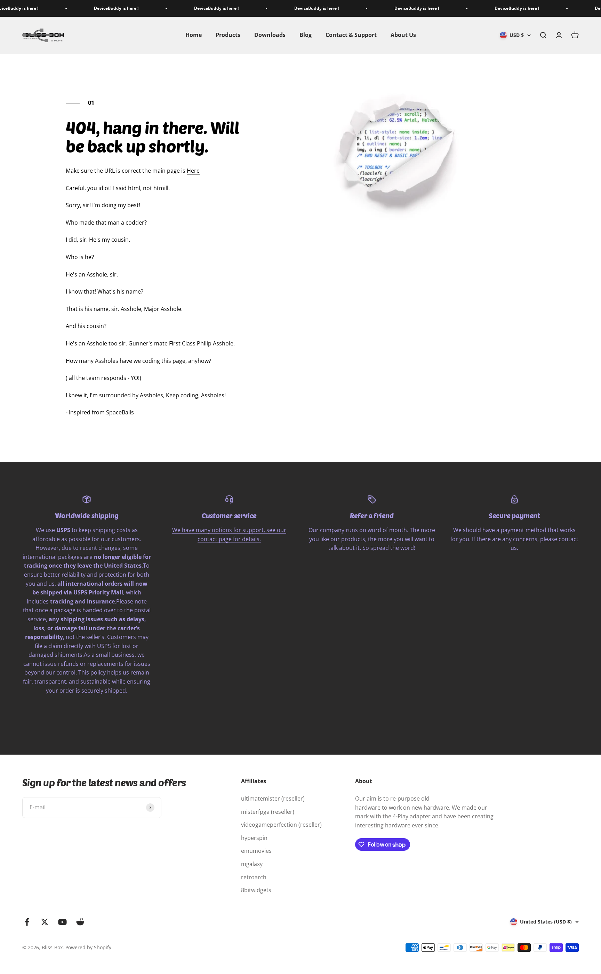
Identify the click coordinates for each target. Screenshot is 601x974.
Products (228, 35)
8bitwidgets (256, 890)
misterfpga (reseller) (267, 812)
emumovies (256, 851)
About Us (403, 35)
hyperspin (254, 838)
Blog (305, 35)
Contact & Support (351, 35)
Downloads (270, 35)
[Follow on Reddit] (80, 922)
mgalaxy (252, 864)
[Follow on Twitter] (44, 922)
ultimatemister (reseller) (273, 798)
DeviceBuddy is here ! (96, 8)
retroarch (253, 877)
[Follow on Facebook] (27, 922)
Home (193, 35)
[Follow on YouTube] (62, 922)
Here (193, 170)
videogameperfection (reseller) (281, 824)
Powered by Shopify (88, 947)
